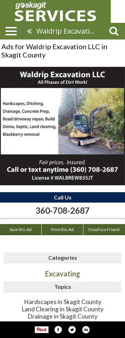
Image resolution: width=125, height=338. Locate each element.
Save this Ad (20, 229)
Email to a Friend (104, 229)
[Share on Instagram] (85, 330)
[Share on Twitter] (71, 330)
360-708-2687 (62, 210)
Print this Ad (62, 229)
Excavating (62, 273)
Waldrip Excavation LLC (69, 31)
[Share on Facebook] (57, 330)
